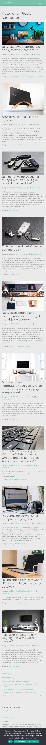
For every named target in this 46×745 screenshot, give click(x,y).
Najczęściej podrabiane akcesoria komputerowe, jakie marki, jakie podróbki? (22, 316)
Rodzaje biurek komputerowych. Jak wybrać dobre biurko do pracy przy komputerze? (22, 387)
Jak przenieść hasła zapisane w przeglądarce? (16, 681)
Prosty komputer (26, 77)
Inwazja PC (7, 3)
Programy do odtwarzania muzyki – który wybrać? (20, 517)
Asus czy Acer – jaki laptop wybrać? (20, 118)
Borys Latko (28, 324)
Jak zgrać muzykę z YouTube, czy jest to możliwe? (18, 689)
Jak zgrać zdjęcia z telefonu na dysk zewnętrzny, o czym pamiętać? (20, 685)
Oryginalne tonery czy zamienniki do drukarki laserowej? (19, 692)
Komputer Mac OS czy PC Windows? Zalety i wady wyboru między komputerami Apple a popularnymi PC (22, 456)
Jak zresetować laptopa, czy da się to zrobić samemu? (21, 48)
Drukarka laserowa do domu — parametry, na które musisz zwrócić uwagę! (22, 697)
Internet (5, 714)
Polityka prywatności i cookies (26, 741)
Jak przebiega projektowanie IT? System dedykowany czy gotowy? (22, 583)
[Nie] (43, 736)
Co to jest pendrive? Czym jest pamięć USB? (23, 248)
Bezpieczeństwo (14, 346)
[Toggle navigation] (40, 3)
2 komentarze (36, 254)
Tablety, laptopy (37, 77)
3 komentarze (36, 188)
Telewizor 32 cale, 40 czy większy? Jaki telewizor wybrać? (19, 638)
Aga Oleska (27, 523)
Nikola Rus (27, 54)
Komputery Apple (14, 77)
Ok (10, 741)
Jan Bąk (26, 124)
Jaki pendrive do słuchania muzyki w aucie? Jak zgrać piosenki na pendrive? (20, 180)
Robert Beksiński (29, 465)
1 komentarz (39, 324)
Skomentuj (37, 54)
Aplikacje (11, 479)
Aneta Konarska (28, 397)
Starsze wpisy (6, 674)
